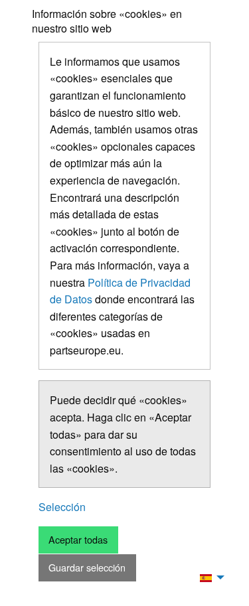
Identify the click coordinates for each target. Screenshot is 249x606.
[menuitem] (208, 576)
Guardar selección (86, 567)
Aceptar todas (78, 539)
